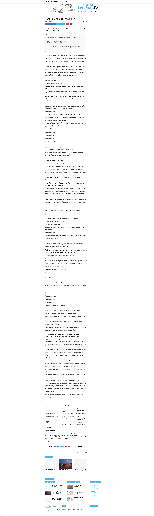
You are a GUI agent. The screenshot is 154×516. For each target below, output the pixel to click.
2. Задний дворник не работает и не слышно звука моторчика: (58, 40)
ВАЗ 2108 (93, 495)
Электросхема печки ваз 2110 (80, 497)
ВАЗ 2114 (93, 486)
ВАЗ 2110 (93, 485)
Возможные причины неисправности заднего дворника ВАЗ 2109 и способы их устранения (64, 49)
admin (47, 21)
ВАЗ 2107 (93, 492)
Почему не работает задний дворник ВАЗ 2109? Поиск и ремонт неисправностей (62, 37)
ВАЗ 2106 (93, 497)
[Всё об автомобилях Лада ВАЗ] (77, 8)
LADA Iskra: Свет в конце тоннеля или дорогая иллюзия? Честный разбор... (58, 499)
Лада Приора (94, 489)
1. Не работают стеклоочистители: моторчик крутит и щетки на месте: (60, 38)
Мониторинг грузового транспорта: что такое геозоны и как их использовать (65, 470)
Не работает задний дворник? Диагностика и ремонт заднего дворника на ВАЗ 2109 (63, 46)
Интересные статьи (56, 1)
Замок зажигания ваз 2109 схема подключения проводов (79, 492)
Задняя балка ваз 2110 (82, 452)
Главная (48, 1)
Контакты (65, 1)
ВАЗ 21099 (93, 494)
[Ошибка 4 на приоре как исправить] (70, 487)
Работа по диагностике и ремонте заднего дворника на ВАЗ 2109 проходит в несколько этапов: (65, 47)
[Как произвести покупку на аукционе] (51, 464)
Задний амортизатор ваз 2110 (51, 452)
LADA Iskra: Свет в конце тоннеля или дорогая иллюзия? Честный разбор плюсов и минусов (80, 470)
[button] (107, 1)
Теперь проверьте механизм (53, 43)
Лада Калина (94, 491)
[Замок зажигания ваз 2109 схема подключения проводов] (70, 493)
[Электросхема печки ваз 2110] (70, 499)
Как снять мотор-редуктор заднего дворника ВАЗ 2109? (57, 41)
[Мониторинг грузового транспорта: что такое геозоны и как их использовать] (65, 464)
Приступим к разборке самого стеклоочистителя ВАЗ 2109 (58, 42)
